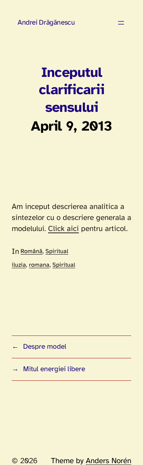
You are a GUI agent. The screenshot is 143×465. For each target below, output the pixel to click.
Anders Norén (108, 461)
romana (39, 265)
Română (32, 251)
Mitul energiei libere (54, 369)
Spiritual (56, 251)
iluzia (19, 265)
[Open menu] (121, 22)
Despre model (44, 347)
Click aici (63, 229)
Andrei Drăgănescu (46, 22)
